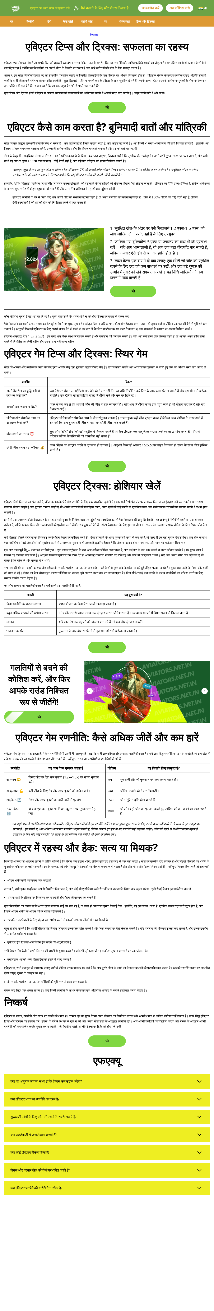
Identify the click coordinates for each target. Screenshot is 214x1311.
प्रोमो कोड (87, 21)
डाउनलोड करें (150, 8)
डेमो (49, 21)
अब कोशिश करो (179, 8)
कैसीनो (30, 21)
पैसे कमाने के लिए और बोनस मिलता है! (105, 8)
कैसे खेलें (68, 21)
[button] (204, 691)
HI (205, 8)
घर (11, 21)
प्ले (107, 108)
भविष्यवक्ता (124, 21)
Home (94, 34)
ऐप (105, 21)
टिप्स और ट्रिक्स (145, 21)
